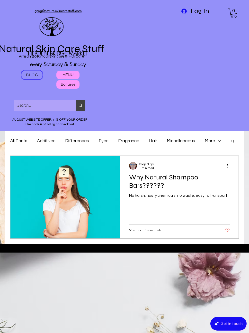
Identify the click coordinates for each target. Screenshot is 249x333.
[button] (233, 13)
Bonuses (68, 84)
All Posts (18, 140)
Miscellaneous (181, 140)
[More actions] (229, 166)
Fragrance (128, 140)
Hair (153, 140)
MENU (67, 75)
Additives (46, 140)
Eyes (103, 140)
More (210, 140)
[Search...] (80, 105)
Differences (77, 140)
